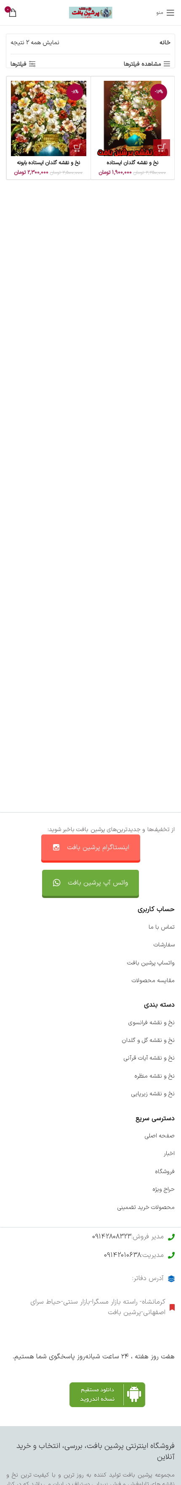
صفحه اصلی (160, 1136)
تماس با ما (162, 927)
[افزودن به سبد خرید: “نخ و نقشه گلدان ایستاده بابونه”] (77, 147)
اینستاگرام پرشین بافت (98, 847)
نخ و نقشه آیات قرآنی (149, 1058)
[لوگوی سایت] (90, 12)
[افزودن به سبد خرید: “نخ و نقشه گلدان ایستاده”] (161, 147)
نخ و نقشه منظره (154, 1076)
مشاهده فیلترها (142, 64)
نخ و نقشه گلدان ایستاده (132, 163)
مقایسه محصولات (153, 980)
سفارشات (164, 944)
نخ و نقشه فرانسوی (151, 1022)
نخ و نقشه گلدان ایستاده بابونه (48, 163)
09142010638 (122, 1255)
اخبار (169, 1153)
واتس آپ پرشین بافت (98, 883)
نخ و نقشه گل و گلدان (148, 1040)
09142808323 (111, 1237)
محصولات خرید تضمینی (146, 1207)
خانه (165, 42)
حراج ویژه (163, 1189)
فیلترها (19, 64)
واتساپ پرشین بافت (151, 963)
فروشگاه (165, 1171)
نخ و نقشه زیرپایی (153, 1093)
